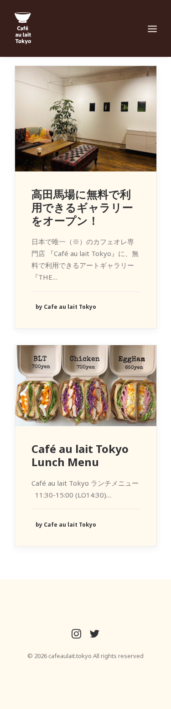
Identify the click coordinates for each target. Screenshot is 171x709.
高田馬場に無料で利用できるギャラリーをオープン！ (82, 207)
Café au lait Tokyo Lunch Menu (80, 455)
